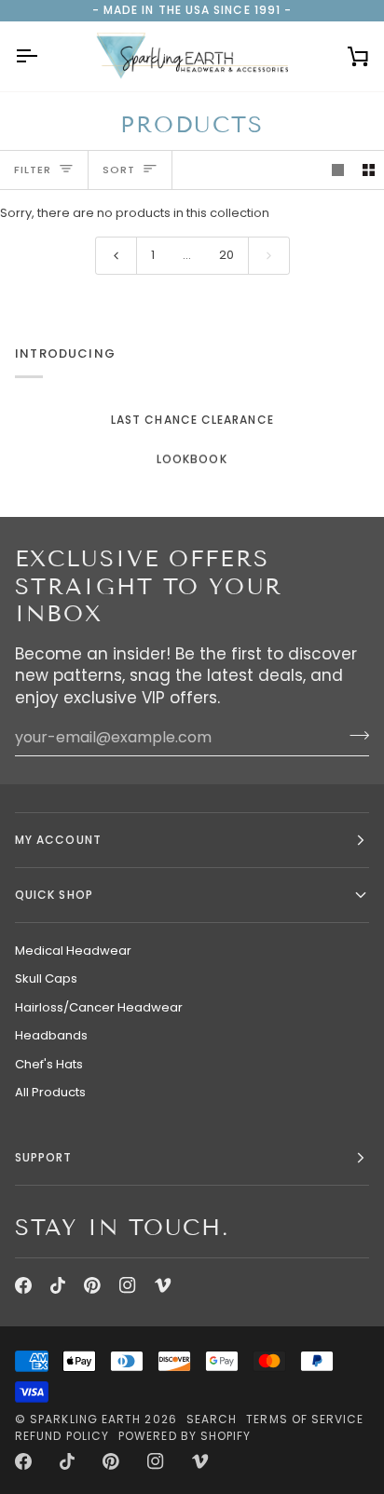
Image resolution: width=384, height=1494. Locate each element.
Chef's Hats (49, 1064)
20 (226, 255)
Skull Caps (46, 978)
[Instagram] (127, 1285)
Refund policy (62, 1436)
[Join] (353, 735)
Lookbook (192, 459)
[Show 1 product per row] (337, 170)
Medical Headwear (73, 950)
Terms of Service (304, 1419)
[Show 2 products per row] (368, 170)
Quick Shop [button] (54, 895)
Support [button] (44, 1157)
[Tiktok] (57, 1285)
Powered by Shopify (184, 1436)
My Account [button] (58, 840)
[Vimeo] (163, 1285)
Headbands (51, 1035)
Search (211, 1419)
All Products (50, 1092)
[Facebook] (23, 1285)
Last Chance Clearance (192, 420)
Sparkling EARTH (85, 1419)
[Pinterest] (92, 1285)
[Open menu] (43, 56)
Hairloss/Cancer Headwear (99, 1007)
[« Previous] (116, 255)
